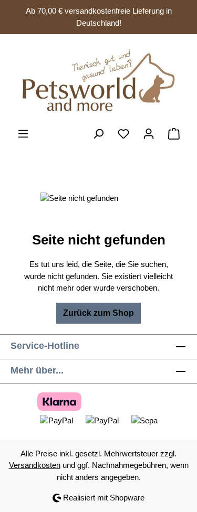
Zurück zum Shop (98, 312)
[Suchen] (98, 133)
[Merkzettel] (123, 133)
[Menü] (23, 133)
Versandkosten (34, 465)
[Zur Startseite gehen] (98, 81)
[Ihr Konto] (148, 133)
